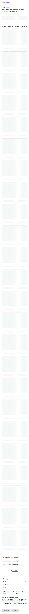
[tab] (4, 26)
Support (5, 561)
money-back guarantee (12, 557)
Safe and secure (7, 564)
